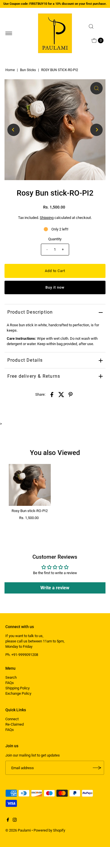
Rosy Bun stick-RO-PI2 (30, 511)
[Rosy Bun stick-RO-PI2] (30, 485)
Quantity (54, 239)
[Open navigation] (9, 33)
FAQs (9, 683)
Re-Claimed (14, 724)
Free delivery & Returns (33, 376)
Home (10, 70)
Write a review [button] (54, 587)
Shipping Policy (17, 688)
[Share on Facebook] (52, 394)
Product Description (30, 312)
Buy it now (55, 287)
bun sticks (28, 70)
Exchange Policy (18, 693)
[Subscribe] (97, 768)
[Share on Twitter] (61, 394)
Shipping (47, 218)
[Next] (96, 130)
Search (11, 677)
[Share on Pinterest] (70, 394)
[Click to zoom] (96, 88)
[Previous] (13, 130)
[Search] (95, 26)
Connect (12, 719)
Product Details (25, 360)
